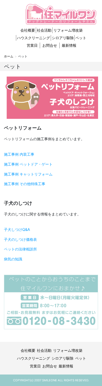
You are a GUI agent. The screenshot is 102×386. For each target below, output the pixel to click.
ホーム (8, 56)
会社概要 (27, 30)
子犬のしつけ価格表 (20, 239)
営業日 (32, 45)
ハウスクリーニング (33, 38)
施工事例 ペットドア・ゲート (28, 164)
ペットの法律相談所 (20, 249)
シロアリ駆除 (63, 38)
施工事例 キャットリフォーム (28, 174)
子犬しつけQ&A (17, 229)
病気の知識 (13, 259)
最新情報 (69, 45)
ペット (80, 38)
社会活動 (44, 30)
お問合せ (49, 45)
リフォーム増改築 (68, 30)
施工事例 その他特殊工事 (24, 184)
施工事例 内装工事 (19, 154)
